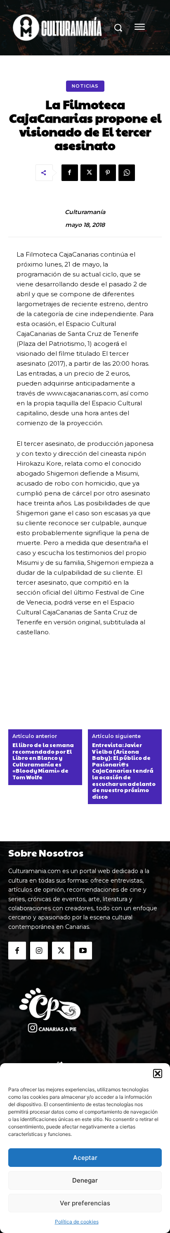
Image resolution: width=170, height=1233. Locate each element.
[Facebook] (69, 172)
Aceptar (85, 1158)
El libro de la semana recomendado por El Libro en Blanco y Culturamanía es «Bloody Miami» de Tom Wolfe (43, 761)
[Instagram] (39, 950)
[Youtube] (83, 950)
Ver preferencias (85, 1203)
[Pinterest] (107, 172)
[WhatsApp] (126, 172)
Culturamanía (85, 212)
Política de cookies (77, 1222)
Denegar (85, 1180)
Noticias (85, 86)
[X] (88, 172)
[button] (157, 1073)
